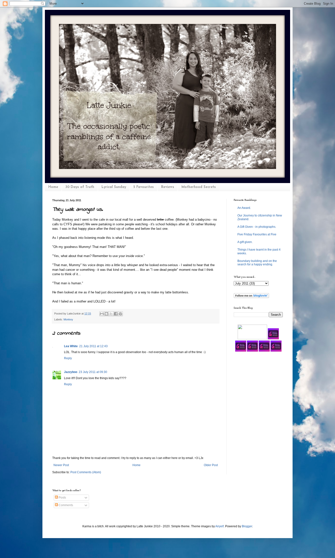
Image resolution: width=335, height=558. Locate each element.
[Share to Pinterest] (120, 313)
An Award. (244, 208)
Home (53, 187)
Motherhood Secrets (198, 187)
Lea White (71, 346)
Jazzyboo (70, 372)
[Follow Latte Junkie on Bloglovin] (251, 297)
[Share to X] (111, 313)
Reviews (167, 187)
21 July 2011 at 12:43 (93, 346)
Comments (65, 505)
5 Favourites (143, 187)
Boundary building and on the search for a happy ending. (257, 262)
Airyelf (219, 526)
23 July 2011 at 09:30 (93, 372)
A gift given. (245, 242)
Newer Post (61, 465)
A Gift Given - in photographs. (256, 227)
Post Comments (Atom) (85, 472)
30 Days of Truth (79, 187)
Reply (68, 358)
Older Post (211, 465)
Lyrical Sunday (114, 187)
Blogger (247, 526)
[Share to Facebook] (115, 313)
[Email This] (101, 313)
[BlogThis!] (106, 313)
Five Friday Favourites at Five (256, 234)
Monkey (68, 319)
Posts (62, 497)
